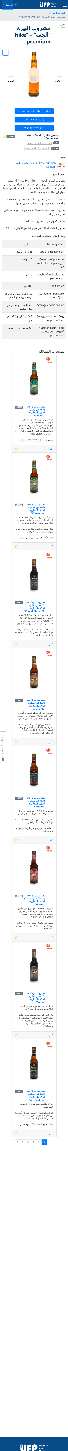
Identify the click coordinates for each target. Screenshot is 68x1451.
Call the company (34, 119)
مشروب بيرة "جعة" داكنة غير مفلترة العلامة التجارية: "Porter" (35, 997)
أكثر (51, 448)
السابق (10, 80)
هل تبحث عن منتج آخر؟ (3, 746)
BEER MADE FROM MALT (39, 143)
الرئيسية (61, 13)
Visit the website (34, 128)
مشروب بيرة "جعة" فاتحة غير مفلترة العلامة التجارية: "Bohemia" (35, 411)
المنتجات (52, 13)
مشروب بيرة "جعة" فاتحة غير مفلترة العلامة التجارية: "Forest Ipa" (35, 509)
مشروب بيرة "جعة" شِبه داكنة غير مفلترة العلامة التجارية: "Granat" (34, 900)
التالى (58, 80)
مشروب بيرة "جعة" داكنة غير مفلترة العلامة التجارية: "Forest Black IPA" (34, 606)
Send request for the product (34, 111)
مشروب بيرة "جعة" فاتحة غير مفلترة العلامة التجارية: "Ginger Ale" (35, 704)
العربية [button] (9, 4)
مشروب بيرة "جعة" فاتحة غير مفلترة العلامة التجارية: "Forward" (35, 802)
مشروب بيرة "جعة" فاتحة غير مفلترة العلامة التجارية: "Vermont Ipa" (35, 1095)
